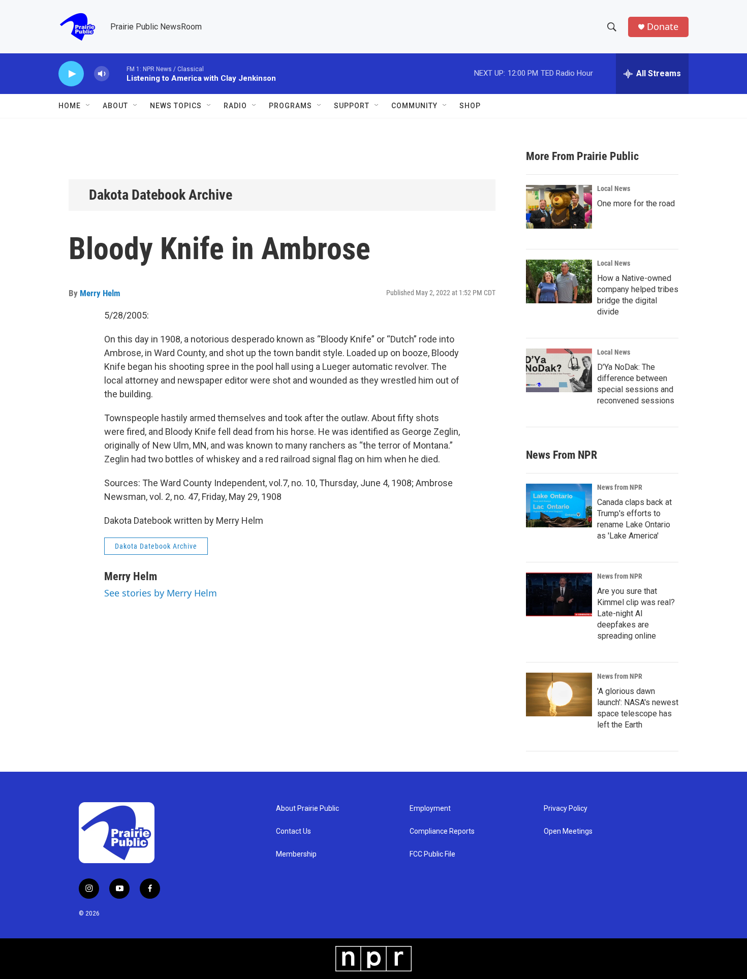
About (115, 106)
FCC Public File (432, 854)
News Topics (176, 106)
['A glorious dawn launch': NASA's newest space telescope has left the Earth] (559, 694)
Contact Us (293, 831)
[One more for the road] (559, 207)
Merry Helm (100, 293)
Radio (235, 106)
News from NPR (619, 487)
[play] (71, 74)
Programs (290, 106)
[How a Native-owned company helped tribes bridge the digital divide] (559, 281)
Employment (430, 808)
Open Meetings (568, 831)
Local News (613, 188)
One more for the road (636, 203)
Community (414, 106)
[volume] (101, 73)
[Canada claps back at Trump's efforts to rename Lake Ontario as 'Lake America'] (559, 505)
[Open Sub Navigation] (88, 106)
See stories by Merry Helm (160, 593)
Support (351, 106)
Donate (662, 26)
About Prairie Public (307, 808)
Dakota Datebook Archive (160, 194)
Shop (470, 106)
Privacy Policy (565, 808)
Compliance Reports (442, 831)
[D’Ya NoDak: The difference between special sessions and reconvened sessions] (559, 370)
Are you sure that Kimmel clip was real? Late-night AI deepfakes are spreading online (636, 613)
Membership (296, 854)
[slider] (117, 73)
